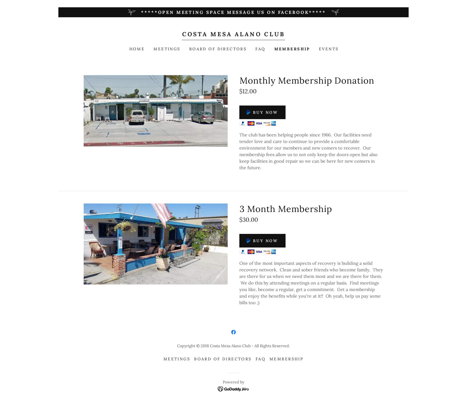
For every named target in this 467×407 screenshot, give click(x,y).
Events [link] (329, 48)
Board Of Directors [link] (218, 48)
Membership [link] (292, 48)
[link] (233, 34)
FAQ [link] (260, 48)
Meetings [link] (166, 48)
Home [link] (137, 48)
